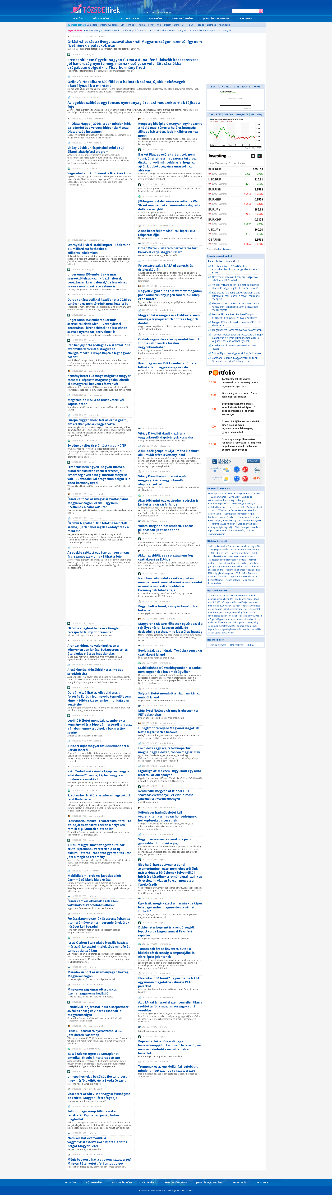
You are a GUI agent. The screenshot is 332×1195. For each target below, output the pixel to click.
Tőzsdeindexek (111, 30)
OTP (184, 24)
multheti (212, 563)
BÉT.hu (250, 644)
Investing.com (224, 249)
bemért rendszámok (244, 595)
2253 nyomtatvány (233, 609)
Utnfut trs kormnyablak (235, 513)
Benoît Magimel (215, 579)
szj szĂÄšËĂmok (216, 530)
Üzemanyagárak (109, 24)
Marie (226, 566)
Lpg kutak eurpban (224, 573)
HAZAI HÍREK (156, 18)
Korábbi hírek (232, 261)
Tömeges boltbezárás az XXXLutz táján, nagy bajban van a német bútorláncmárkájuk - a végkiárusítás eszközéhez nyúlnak (237, 338)
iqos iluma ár (237, 619)
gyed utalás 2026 (243, 599)
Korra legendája (227, 563)
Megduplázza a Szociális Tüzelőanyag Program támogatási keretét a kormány (234, 316)
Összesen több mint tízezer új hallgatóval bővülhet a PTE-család (235, 278)
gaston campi (215, 513)
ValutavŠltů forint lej (218, 576)
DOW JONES (242, 114)
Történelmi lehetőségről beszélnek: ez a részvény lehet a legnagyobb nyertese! (240, 383)
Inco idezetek (214, 556)
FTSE (218, 114)
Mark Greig (230, 520)
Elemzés (211, 24)
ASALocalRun (254, 493)
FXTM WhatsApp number (223, 523)
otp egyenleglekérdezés (229, 629)
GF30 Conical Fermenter (229, 510)
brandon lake (214, 583)
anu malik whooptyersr (250, 520)
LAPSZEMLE (245, 18)
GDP (123, 24)
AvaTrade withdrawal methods (245, 549)
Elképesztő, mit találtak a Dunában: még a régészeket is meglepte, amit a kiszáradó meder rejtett (235, 306)
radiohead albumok (235, 569)
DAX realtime (236, 644)
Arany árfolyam (198, 30)
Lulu (213, 510)
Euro (176, 24)
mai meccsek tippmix (234, 622)
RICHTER (246, 86)
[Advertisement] (99, 212)
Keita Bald (249, 510)
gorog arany (214, 566)
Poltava (242, 559)
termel (252, 559)
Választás (92, 24)
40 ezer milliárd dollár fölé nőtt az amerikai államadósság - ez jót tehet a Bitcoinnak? (236, 286)
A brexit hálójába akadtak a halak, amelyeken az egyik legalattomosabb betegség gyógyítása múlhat (241, 426)
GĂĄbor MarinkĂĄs (236, 530)
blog (240, 500)
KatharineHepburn (217, 503)
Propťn (251, 573)
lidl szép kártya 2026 (249, 615)
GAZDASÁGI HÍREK (129, 18)
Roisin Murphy (215, 520)
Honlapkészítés (158, 1190)
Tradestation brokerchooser (222, 559)
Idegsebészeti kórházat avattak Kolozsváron (237, 330)
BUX (191, 24)
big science (222, 553)
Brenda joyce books (247, 523)
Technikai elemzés (217, 644)
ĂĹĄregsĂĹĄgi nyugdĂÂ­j (220, 527)
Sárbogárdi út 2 (254, 507)
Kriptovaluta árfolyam (220, 30)
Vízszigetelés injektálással (180, 1190)
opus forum (228, 632)
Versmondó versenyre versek (238, 556)
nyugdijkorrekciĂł (219, 549)
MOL (228, 86)
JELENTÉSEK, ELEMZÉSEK (216, 18)
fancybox (240, 493)
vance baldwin (233, 579)
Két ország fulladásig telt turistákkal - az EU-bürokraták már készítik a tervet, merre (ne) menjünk (236, 296)
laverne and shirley (240, 553)
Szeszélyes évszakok (248, 563)
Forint (151, 24)
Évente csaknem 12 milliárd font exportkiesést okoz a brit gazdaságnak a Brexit (234, 269)
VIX (252, 114)
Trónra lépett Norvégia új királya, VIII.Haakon (237, 353)
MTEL (236, 86)
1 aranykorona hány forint (235, 612)
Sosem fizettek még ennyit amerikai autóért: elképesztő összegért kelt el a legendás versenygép (238, 409)
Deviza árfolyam (178, 30)
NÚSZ (248, 566)
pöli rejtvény (252, 622)
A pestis (234, 576)
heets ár (233, 615)
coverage (212, 493)
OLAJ (259, 114)
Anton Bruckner (228, 517)
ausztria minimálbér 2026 (220, 599)
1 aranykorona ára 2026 (220, 595)
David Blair (234, 496)
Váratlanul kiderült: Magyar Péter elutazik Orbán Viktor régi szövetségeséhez (234, 359)
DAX (211, 114)
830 (212, 553)
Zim (259, 546)
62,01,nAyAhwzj (218, 496)
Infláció (132, 24)
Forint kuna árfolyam (248, 517)
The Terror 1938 (236, 507)
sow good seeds (250, 527)
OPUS (257, 86)
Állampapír (224, 24)
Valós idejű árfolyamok (134, 30)
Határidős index (158, 30)
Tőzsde (200, 24)
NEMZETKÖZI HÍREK (183, 18)
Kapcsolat (144, 1190)
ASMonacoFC (226, 493)
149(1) (250, 503)
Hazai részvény (92, 30)
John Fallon (237, 566)
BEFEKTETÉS (239, 1182)
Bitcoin (167, 24)
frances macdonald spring (241, 546)
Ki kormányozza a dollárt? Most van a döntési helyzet (240, 395)
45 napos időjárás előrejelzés (236, 602)
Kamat (142, 24)
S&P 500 (228, 114)
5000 (254, 553)
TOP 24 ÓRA (76, 18)
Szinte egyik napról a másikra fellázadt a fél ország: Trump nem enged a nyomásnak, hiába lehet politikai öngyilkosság (241, 444)
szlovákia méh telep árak (238, 605)
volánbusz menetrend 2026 (221, 625)
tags (233, 500)
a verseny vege (236, 503)
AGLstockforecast (216, 507)
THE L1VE (240, 573)
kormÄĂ (221, 546)
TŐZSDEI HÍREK (101, 18)
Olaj (159, 24)
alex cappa (248, 579)
